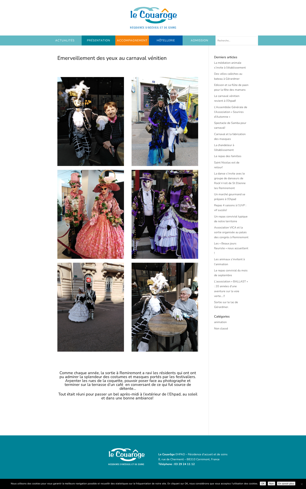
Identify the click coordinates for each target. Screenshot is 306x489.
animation (220, 322)
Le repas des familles (227, 156)
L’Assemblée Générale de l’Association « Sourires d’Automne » (230, 112)
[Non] (301, 484)
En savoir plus (286, 483)
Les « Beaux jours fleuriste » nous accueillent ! (231, 248)
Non (271, 483)
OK (263, 483)
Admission (199, 40)
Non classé (221, 328)
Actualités (65, 40)
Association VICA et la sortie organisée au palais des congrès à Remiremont (231, 232)
